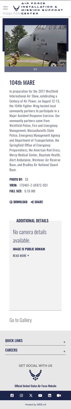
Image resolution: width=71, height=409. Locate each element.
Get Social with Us (35, 366)
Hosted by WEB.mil (35, 404)
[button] (5, 8)
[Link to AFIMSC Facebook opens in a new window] (12, 395)
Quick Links (14, 340)
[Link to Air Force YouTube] (40, 395)
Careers (11, 350)
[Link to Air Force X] (30, 395)
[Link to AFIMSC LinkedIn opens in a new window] (49, 395)
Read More (20, 256)
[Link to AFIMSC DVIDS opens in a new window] (59, 395)
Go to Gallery (20, 319)
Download (20, 202)
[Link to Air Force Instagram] (21, 395)
